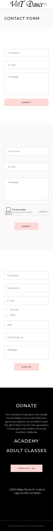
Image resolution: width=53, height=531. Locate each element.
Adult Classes (26, 450)
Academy (26, 441)
